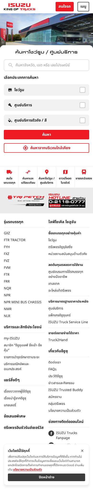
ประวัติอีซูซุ (55, 376)
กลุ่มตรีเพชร (56, 403)
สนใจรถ (64, 6)
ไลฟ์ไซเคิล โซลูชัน (62, 222)
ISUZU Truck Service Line (68, 322)
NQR (7, 288)
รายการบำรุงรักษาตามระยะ (22, 357)
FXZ (6, 253)
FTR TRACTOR (15, 240)
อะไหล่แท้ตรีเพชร (59, 290)
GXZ (7, 233)
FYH (7, 246)
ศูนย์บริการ (55, 308)
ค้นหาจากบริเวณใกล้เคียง (50, 148)
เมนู (83, 6)
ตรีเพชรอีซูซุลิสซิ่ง (60, 246)
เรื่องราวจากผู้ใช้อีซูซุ (17, 391)
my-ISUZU (12, 338)
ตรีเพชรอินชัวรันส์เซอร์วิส (24, 427)
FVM (7, 267)
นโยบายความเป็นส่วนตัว (64, 410)
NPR (7, 295)
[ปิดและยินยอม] (82, 451)
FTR (7, 274)
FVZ (6, 260)
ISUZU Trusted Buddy (65, 389)
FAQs (52, 369)
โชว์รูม (52, 240)
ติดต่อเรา (54, 362)
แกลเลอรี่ (10, 405)
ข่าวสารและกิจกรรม (61, 383)
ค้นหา (46, 134)
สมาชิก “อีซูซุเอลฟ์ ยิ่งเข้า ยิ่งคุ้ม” (23, 348)
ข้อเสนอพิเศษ (15, 416)
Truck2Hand (58, 339)
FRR (7, 281)
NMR (8, 309)
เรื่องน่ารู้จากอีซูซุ (15, 398)
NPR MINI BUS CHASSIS (22, 302)
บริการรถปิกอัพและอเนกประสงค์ (16, 367)
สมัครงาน (55, 396)
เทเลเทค (54, 283)
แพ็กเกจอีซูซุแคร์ (59, 315)
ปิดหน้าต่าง (46, 477)
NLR (7, 315)
